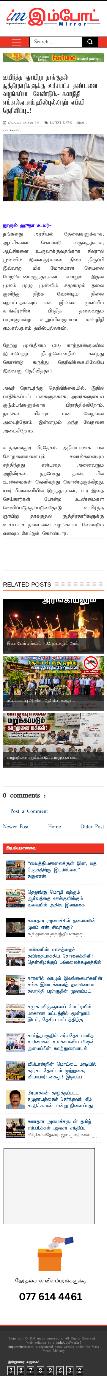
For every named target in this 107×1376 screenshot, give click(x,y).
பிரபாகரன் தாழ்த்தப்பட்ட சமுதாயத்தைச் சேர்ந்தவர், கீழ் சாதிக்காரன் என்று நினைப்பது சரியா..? (60, 1103)
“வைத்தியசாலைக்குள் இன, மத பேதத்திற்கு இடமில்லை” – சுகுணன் (62, 870)
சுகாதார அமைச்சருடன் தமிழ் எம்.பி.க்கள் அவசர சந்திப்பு (59, 1125)
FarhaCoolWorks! (68, 1343)
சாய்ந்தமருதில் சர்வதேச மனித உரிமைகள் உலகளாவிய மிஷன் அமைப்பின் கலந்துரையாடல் (61, 1042)
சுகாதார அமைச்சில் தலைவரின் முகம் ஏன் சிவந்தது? (62, 924)
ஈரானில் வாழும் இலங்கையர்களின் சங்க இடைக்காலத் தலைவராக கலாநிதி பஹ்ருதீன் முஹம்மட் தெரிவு (65, 988)
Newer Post (16, 827)
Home (54, 827)
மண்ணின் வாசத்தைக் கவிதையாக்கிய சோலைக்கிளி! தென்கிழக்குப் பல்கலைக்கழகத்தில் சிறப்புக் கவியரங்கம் (64, 959)
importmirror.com (20, 1347)
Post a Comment (29, 811)
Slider (80, 123)
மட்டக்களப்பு (12, 130)
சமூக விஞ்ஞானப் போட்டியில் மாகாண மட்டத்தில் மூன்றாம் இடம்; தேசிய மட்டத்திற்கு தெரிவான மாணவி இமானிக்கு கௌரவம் (50, 1020)
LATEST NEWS (61, 123)
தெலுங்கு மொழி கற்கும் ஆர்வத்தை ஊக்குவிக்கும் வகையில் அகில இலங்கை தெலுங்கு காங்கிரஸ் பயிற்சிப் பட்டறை (48, 905)
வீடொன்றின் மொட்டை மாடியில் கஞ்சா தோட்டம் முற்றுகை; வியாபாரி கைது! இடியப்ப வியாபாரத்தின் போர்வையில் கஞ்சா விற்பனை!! (51, 1077)
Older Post (92, 827)
